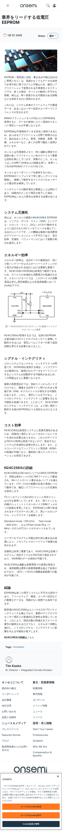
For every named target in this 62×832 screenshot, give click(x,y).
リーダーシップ (10, 693)
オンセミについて (12, 682)
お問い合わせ (9, 711)
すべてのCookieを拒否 (31, 806)
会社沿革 (6, 705)
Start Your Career (43, 729)
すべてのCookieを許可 (31, 815)
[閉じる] (58, 776)
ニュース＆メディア (14, 723)
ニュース (37, 711)
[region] (31, 801)
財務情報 (37, 688)
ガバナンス (39, 699)
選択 (52, 35)
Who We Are (40, 746)
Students (38, 740)
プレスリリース (10, 729)
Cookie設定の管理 (31, 824)
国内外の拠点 (9, 688)
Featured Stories (11, 734)
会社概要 (6, 699)
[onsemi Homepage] (29, 6)
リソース (37, 717)
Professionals (40, 734)
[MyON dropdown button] (55, 5)
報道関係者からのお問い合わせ (15, 748)
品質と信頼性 (9, 717)
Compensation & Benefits (42, 754)
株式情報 (37, 693)
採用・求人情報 (42, 723)
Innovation (18, 647)
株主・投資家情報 (43, 682)
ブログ (5, 740)
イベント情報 (40, 705)
